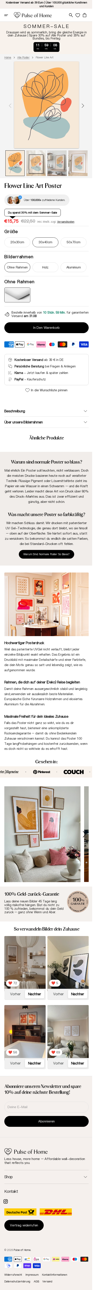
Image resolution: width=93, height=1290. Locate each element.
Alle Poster (23, 57)
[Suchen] (67, 15)
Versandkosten (65, 222)
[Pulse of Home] (33, 15)
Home (7, 57)
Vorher (15, 988)
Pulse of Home (22, 1250)
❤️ (12, 977)
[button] (9, 15)
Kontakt (11, 1191)
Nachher (33, 988)
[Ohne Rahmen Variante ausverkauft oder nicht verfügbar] (16, 295)
